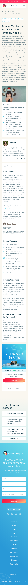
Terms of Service (14, 578)
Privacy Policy (14, 574)
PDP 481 (12, 234)
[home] (10, 5)
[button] (24, 5)
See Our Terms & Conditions (14, 388)
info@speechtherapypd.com (11, 209)
